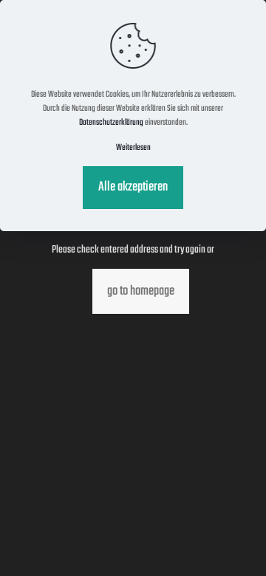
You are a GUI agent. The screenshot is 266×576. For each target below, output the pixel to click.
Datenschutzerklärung (111, 122)
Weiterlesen (133, 147)
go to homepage (140, 291)
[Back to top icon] (235, 545)
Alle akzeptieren (133, 187)
